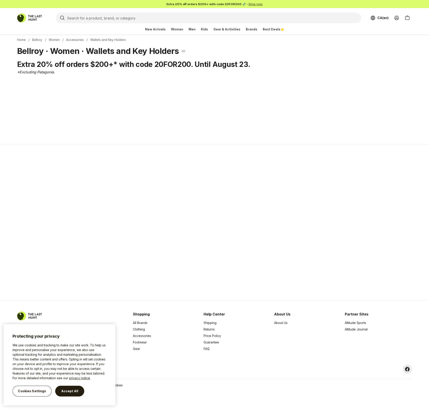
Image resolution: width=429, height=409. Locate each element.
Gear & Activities (226, 29)
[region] (59, 364)
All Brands (140, 323)
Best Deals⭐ (273, 29)
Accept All (69, 391)
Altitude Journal (356, 329)
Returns (209, 329)
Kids (204, 29)
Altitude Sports (355, 323)
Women (177, 29)
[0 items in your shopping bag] (407, 17)
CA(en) (383, 18)
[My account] (396, 17)
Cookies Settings (32, 391)
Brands (251, 29)
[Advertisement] (143, 223)
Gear (136, 349)
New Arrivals (155, 29)
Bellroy (37, 40)
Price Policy (212, 336)
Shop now (255, 4)
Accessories (75, 40)
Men (192, 29)
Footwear (140, 342)
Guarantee (211, 342)
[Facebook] (407, 369)
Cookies (117, 385)
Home (21, 40)
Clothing (139, 329)
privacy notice (79, 378)
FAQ (207, 349)
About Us (281, 323)
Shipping (210, 323)
